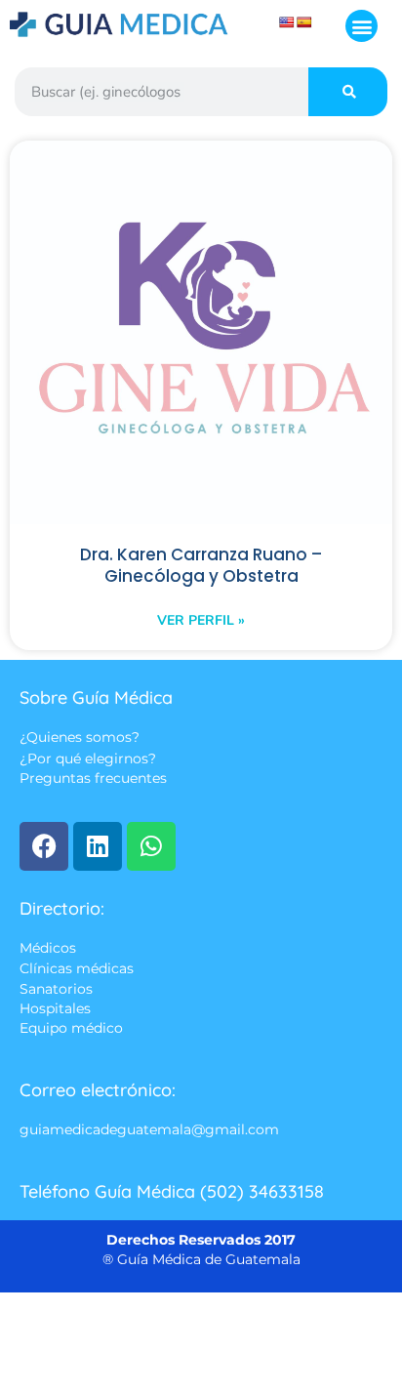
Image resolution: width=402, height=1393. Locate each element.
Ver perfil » (201, 620)
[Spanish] (304, 22)
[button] (361, 26)
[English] (287, 22)
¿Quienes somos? (80, 738)
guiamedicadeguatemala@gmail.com (149, 1129)
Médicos (48, 948)
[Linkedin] (97, 846)
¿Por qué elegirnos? (88, 758)
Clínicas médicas (77, 968)
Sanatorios (56, 989)
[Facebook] (44, 846)
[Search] (347, 91)
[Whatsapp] (151, 846)
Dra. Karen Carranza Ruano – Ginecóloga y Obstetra (201, 566)
